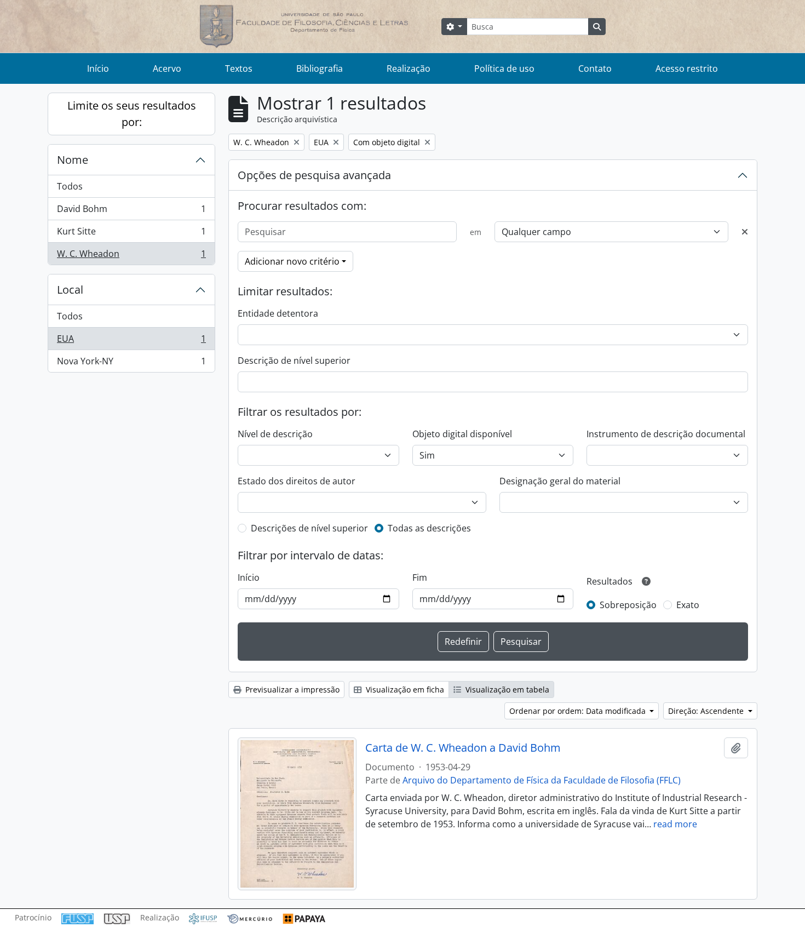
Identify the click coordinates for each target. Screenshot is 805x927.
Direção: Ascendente (707, 711)
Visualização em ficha (404, 689)
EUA (131, 341)
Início (98, 68)
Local (70, 289)
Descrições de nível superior (309, 528)
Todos (70, 186)
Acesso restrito (687, 68)
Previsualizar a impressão (291, 689)
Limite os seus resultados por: (131, 113)
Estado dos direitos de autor (296, 481)
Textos (238, 68)
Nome (72, 159)
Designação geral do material (559, 481)
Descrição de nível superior (294, 360)
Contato (595, 68)
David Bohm (131, 211)
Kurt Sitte (131, 234)
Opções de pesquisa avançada (314, 175)
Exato (687, 605)
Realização (408, 68)
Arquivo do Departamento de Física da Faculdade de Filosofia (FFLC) (542, 780)
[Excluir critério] (744, 231)
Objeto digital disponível (462, 434)
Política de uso (504, 68)
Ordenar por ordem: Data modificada (578, 711)
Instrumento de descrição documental (665, 434)
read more (675, 824)
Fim (419, 577)
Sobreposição (628, 605)
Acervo (167, 68)
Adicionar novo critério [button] (292, 261)
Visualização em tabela (506, 689)
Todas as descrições (429, 528)
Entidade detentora (278, 313)
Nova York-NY (131, 363)
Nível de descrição (275, 434)
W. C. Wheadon (131, 256)
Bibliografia (319, 68)
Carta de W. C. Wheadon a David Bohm (463, 747)
